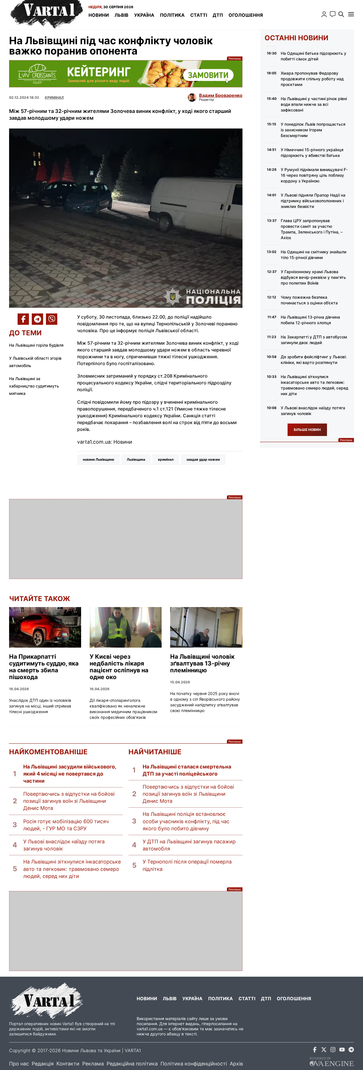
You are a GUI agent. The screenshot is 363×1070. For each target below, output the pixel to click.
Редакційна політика (132, 1064)
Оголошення (246, 15)
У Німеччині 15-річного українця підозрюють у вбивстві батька (312, 152)
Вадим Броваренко (220, 95)
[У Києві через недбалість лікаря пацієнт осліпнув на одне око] (126, 627)
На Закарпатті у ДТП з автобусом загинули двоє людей (314, 339)
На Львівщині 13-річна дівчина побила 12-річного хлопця (310, 320)
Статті (198, 15)
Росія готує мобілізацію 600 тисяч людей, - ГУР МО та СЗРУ (66, 824)
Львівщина (136, 459)
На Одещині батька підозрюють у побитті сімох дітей (313, 56)
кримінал (166, 459)
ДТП (218, 15)
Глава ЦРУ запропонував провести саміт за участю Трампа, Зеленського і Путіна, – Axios (312, 229)
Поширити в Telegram (37, 319)
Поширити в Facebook (23, 319)
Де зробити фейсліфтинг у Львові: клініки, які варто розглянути (314, 359)
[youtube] (342, 1051)
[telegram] (351, 1051)
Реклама (126, 74)
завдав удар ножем (203, 459)
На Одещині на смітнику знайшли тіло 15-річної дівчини (313, 254)
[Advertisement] (125, 539)
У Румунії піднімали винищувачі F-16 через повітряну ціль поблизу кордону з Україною (314, 175)
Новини (98, 15)
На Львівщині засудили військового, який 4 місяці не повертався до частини (69, 774)
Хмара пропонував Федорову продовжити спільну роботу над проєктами (312, 79)
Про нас (19, 1064)
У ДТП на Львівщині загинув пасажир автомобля (189, 845)
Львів (121, 15)
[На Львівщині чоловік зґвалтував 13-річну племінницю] (206, 627)
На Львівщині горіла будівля (36, 345)
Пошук (341, 14)
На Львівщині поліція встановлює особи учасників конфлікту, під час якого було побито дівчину (186, 821)
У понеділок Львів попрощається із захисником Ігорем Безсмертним (313, 130)
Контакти (67, 1064)
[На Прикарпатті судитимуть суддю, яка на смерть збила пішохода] (45, 627)
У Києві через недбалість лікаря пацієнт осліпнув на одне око (119, 667)
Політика (172, 15)
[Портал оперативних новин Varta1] (46, 15)
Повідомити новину (332, 14)
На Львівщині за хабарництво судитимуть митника (34, 386)
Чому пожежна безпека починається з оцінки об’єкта (309, 300)
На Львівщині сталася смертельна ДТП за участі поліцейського (187, 770)
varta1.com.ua (149, 1028)
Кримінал (54, 97)
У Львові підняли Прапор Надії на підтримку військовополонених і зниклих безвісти (313, 201)
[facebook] (315, 1051)
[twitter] (324, 1051)
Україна (144, 15)
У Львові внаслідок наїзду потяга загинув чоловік (64, 845)
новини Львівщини (98, 459)
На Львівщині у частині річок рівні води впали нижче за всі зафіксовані (314, 104)
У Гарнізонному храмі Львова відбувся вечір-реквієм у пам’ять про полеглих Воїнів (313, 277)
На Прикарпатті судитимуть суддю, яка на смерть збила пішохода (44, 667)
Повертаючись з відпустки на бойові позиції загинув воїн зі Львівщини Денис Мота (69, 801)
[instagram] (333, 1051)
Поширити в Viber (51, 319)
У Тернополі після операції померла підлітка (187, 865)
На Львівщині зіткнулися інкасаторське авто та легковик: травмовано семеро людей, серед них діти (72, 869)
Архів (236, 1064)
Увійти (324, 14)
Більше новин (307, 429)
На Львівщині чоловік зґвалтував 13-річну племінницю (202, 663)
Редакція (43, 1064)
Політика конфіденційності (194, 1064)
